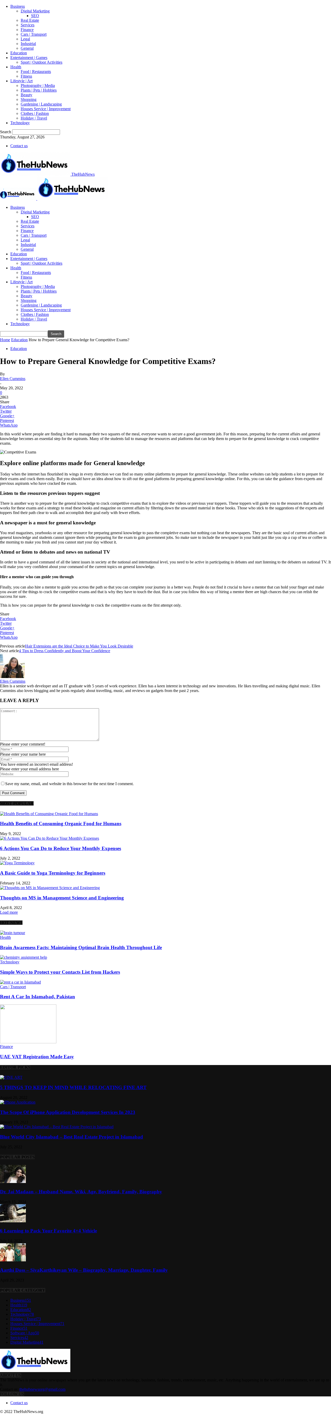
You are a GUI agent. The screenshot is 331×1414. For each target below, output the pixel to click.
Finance (27, 29)
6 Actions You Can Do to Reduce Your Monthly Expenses (60, 848)
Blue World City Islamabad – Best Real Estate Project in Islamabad (71, 1137)
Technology (20, 123)
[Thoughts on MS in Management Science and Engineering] (50, 887)
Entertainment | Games (28, 57)
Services (27, 25)
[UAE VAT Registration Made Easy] (28, 1042)
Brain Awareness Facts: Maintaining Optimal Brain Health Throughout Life (81, 947)
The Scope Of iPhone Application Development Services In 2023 (67, 1112)
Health (15, 67)
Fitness (26, 76)
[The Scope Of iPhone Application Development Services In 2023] (17, 1102)
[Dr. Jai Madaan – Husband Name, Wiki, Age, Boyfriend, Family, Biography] (13, 1181)
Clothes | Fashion (35, 113)
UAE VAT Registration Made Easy (37, 1056)
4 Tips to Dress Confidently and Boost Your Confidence (64, 651)
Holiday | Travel (34, 118)
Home (5, 340)
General (27, 48)
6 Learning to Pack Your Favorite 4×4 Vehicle (48, 1230)
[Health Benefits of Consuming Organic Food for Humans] (49, 814)
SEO (35, 15)
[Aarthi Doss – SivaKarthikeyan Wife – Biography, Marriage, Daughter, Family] (13, 1260)
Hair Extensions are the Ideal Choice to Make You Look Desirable (79, 646)
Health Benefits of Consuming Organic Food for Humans (60, 823)
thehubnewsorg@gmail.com (42, 1389)
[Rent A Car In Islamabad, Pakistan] (20, 982)
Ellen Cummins (12, 378)
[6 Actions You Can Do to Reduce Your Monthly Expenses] (49, 838)
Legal (25, 39)
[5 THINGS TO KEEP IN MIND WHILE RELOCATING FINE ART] (11, 1077)
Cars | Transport (34, 34)
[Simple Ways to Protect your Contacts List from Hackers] (23, 957)
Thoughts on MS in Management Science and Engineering (62, 898)
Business (17, 6)
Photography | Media (38, 85)
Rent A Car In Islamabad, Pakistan (37, 996)
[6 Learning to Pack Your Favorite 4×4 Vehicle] (13, 1221)
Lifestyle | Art (21, 81)
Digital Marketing (35, 11)
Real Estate (30, 20)
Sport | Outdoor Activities (41, 62)
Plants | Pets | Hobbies (39, 90)
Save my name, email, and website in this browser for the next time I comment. (69, 784)
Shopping (28, 99)
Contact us (19, 146)
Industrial (28, 43)
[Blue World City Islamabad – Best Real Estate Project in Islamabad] (57, 1127)
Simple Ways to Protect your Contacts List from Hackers (60, 972)
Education (18, 53)
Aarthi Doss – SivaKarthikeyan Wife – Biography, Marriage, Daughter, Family (84, 1270)
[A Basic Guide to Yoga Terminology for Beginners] (17, 863)
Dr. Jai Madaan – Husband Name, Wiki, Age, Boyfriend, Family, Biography (81, 1191)
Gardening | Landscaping (41, 104)
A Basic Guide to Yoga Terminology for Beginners (52, 873)
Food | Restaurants (36, 71)
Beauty (26, 95)
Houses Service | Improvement (46, 109)
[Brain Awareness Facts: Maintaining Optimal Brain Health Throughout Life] (12, 933)
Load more (9, 912)
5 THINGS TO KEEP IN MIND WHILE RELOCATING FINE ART (73, 1087)
